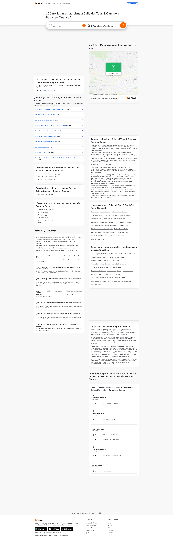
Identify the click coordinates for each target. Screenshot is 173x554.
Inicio (50, 24)
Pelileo (106, 215)
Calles (109, 528)
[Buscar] (123, 25)
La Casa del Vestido (96, 215)
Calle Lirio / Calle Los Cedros (117, 222)
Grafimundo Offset (96, 218)
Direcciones (111, 535)
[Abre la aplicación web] (67, 529)
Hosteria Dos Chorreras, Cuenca (100, 264)
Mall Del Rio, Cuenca (97, 274)
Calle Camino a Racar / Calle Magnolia (102, 229)
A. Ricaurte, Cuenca (113, 260)
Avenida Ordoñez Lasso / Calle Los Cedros (103, 232)
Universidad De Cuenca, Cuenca (100, 281)
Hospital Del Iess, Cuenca (118, 264)
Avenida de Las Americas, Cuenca (121, 281)
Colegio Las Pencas (122, 232)
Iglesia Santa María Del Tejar (99, 222)
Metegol (129, 222)
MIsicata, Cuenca (128, 271)
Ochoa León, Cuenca (97, 267)
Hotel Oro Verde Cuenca (117, 236)
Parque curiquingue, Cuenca (99, 257)
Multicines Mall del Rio (97, 225)
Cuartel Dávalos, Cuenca (114, 271)
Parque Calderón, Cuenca (98, 271)
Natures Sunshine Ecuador (119, 212)
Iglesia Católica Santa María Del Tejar (114, 218)
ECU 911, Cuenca (96, 284)
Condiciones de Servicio (41, 535)
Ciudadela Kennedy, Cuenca (112, 274)
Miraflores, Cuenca (120, 277)
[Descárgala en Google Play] (41, 529)
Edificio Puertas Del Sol (121, 229)
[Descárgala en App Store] (54, 529)
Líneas (110, 523)
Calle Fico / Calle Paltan (98, 239)
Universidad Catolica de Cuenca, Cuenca (123, 254)
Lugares (110, 525)
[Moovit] (39, 3)
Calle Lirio (127, 215)
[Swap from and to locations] (84, 25)
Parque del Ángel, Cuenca (98, 260)
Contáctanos (64, 535)
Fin (88, 24)
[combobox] (65, 26)
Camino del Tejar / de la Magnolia (100, 212)
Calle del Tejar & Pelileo (116, 215)
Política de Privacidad (54, 535)
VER (59, 174)
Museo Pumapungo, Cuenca (112, 267)
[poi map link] (113, 76)
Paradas (110, 530)
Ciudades (110, 532)
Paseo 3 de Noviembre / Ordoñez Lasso (116, 225)
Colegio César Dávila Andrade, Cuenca (102, 277)
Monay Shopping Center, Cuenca (100, 254)
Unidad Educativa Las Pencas (99, 236)
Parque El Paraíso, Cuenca (116, 257)
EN (88, 532)
